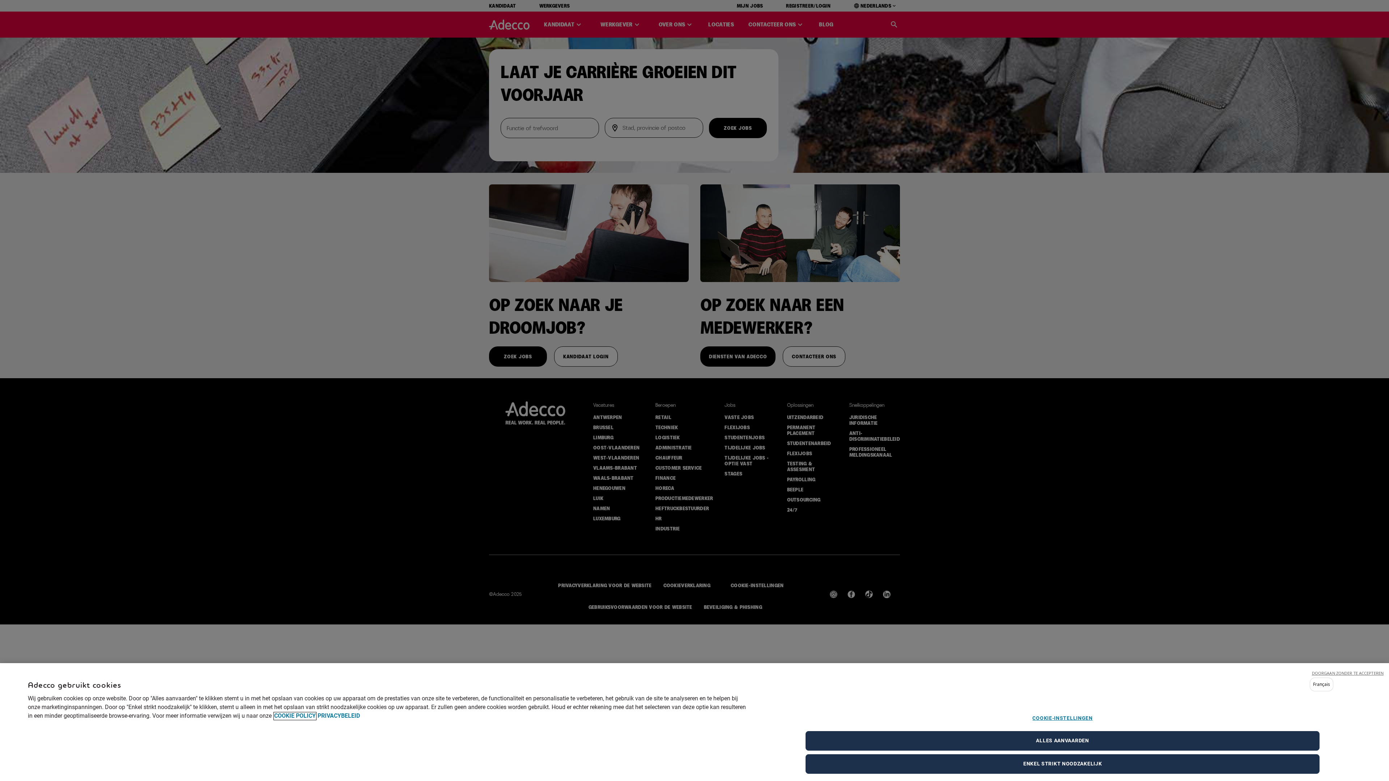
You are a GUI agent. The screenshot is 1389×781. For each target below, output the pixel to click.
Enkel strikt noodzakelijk (1062, 764)
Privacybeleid (339, 716)
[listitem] (1321, 684)
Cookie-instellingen (1062, 718)
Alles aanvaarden (1062, 741)
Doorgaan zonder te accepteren (1348, 673)
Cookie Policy (295, 716)
